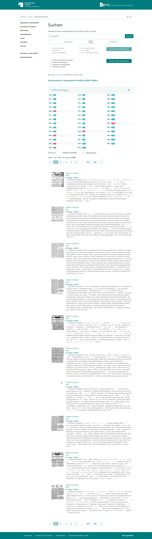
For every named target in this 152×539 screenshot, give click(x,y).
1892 (108, 127)
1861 (50, 115)
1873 (79, 107)
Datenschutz (28, 535)
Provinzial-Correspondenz (61, 65)
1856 (50, 95)
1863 (50, 123)
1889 (108, 115)
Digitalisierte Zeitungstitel (29, 23)
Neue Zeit (55, 50)
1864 (50, 127)
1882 (79, 143)
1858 (50, 103)
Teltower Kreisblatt (58, 67)
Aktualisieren (91, 153)
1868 (50, 143)
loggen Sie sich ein (56, 75)
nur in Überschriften (88, 48)
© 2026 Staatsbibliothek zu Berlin (78, 535)
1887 (108, 107)
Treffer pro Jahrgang (60, 90)
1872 (79, 103)
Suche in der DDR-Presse (119, 49)
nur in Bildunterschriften (89, 53)
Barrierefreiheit (60, 535)
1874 (79, 111)
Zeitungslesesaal (26, 57)
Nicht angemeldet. (127, 535)
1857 (50, 99)
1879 (79, 131)
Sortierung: (52, 153)
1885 (108, 99)
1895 (108, 139)
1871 (79, 99)
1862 (50, 119)
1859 (50, 107)
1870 (79, 95)
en (131, 17)
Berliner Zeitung (58, 48)
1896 (108, 143)
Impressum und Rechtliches (43, 535)
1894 (108, 135)
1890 (108, 119)
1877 (79, 123)
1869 (50, 147)
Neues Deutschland (59, 53)
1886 (108, 103)
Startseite (23, 17)
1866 (50, 135)
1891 (108, 123)
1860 (50, 111)
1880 (79, 135)
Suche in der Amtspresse (119, 61)
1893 (108, 131)
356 (95, 162)
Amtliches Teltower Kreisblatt (62, 60)
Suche (30, 17)
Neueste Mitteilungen (60, 62)
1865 (50, 131)
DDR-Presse (24, 30)
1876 (79, 119)
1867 (50, 139)
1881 (79, 139)
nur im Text (85, 50)
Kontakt (23, 46)
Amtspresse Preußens (28, 27)
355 (88, 162)
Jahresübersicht (25, 34)
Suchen (129, 36)
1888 (108, 111)
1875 (79, 115)
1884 (108, 95)
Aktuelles (23, 42)
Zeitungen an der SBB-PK (29, 53)
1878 (79, 127)
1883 (79, 147)
